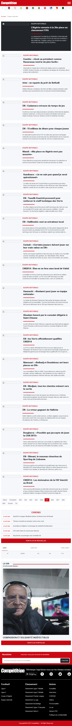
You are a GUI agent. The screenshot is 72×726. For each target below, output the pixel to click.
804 (41, 500)
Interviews (52, 692)
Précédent (13, 500)
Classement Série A (31, 711)
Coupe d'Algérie (6, 696)
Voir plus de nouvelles (36, 541)
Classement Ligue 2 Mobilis (34, 692)
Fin (16, 503)
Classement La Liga (31, 700)
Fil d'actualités (54, 704)
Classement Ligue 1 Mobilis (34, 688)
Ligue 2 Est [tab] (34, 548)
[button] (2, 8)
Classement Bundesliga (33, 704)
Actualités (52, 688)
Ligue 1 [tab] (5, 548)
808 (63, 500)
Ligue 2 (3, 692)
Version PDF (53, 711)
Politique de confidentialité (58, 715)
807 (58, 500)
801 (26, 500)
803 (36, 500)
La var (51, 707)
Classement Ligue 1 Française (35, 707)
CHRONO (52, 696)
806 (52, 500)
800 (20, 500)
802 (31, 500)
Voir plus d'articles (36, 643)
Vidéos (51, 700)
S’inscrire (65, 660)
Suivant (10, 503)
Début (5, 500)
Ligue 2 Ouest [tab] (65, 548)
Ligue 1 (3, 688)
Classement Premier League (34, 696)
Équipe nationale (6, 700)
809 (4, 503)
